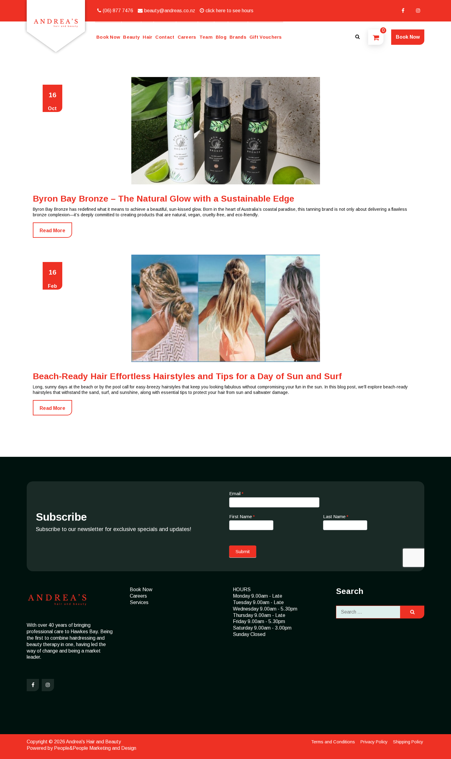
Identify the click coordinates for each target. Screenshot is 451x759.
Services (139, 602)
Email (236, 493)
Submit (243, 551)
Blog (221, 37)
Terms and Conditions (333, 741)
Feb (52, 278)
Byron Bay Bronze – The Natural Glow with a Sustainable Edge (163, 198)
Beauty (131, 37)
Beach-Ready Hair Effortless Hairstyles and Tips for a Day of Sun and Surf (187, 376)
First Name (242, 516)
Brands (237, 37)
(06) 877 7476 (118, 10)
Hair (147, 37)
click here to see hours (229, 10)
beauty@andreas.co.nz (169, 10)
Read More (52, 230)
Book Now (108, 37)
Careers (187, 37)
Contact (164, 37)
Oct (52, 101)
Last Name (335, 516)
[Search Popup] (357, 37)
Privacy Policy (373, 741)
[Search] (412, 612)
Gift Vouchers (265, 37)
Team (206, 37)
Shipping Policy (408, 741)
